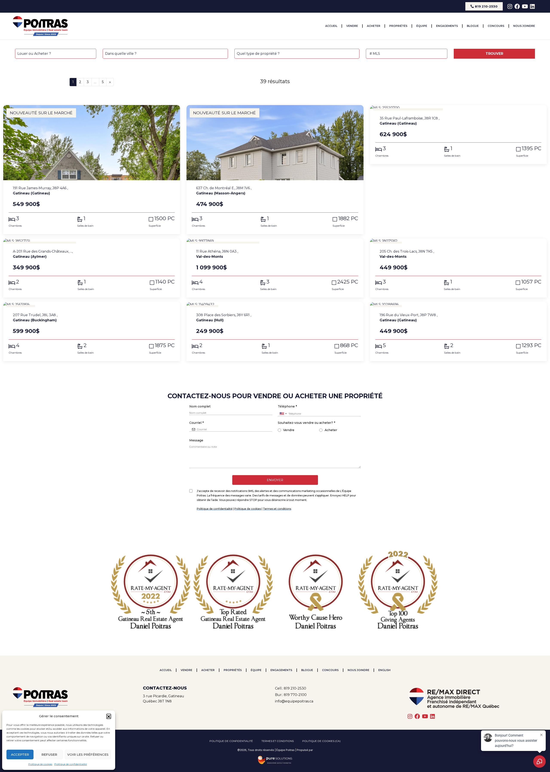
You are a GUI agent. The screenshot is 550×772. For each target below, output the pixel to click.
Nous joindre (524, 25)
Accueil (331, 25)
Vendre (352, 25)
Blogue (473, 25)
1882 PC (348, 218)
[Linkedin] (532, 6)
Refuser (49, 754)
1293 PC (531, 345)
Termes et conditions (277, 741)
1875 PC (165, 345)
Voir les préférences (87, 754)
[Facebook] (517, 6)
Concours (496, 25)
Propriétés (398, 25)
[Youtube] (524, 6)
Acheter (373, 25)
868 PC (349, 345)
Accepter (20, 754)
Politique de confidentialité (70, 764)
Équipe (421, 25)
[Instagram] (509, 6)
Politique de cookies (40, 764)
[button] (109, 716)
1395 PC (531, 148)
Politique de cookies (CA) (321, 741)
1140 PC (165, 281)
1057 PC (531, 281)
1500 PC (164, 218)
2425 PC (347, 281)
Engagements (447, 25)
